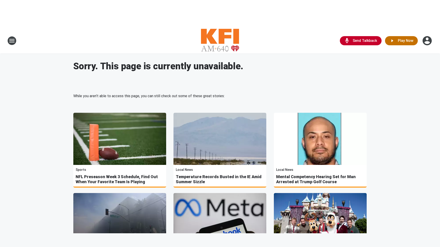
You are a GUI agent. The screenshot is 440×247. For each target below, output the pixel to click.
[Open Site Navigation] (11, 40)
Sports (81, 170)
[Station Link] (220, 41)
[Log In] (428, 40)
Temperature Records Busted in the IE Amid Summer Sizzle (218, 179)
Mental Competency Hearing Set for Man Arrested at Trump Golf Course (316, 179)
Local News (184, 170)
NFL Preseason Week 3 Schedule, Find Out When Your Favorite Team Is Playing (117, 179)
